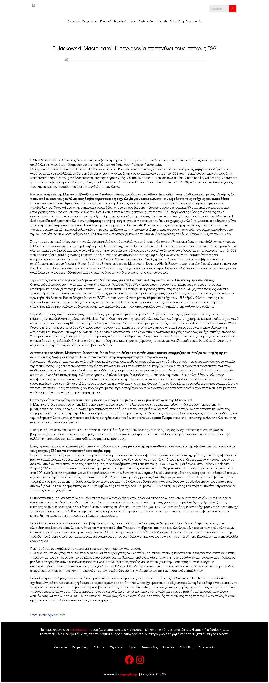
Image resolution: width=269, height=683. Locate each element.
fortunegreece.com (52, 615)
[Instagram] (140, 659)
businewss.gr (79, 629)
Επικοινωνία (194, 21)
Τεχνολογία (120, 21)
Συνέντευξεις (146, 21)
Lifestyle (162, 21)
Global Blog (177, 21)
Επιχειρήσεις (90, 21)
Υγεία (133, 21)
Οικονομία (73, 21)
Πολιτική (105, 21)
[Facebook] (129, 659)
